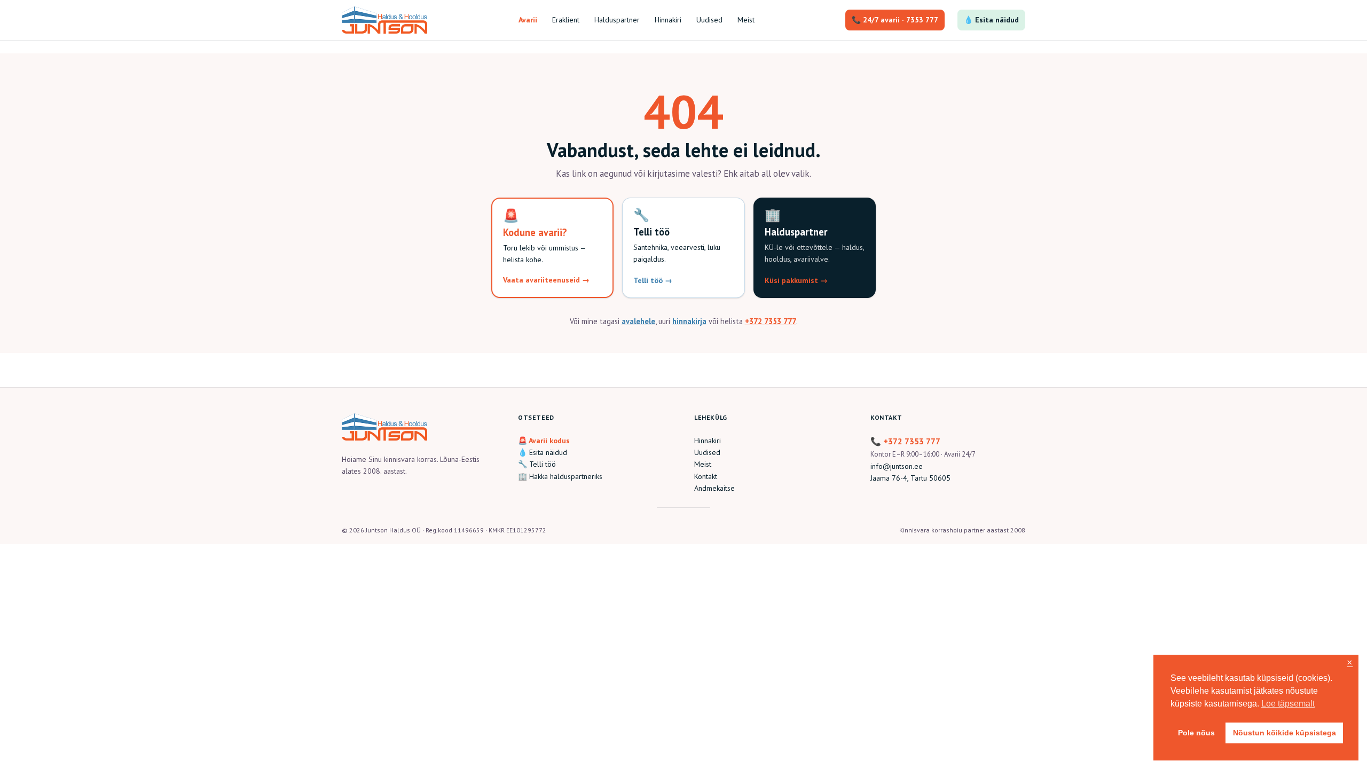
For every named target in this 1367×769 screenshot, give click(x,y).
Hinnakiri (707, 440)
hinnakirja (689, 321)
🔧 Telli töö (537, 464)
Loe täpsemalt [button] (1288, 703)
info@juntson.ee (896, 466)
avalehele (638, 321)
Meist (702, 464)
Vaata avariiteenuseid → (546, 280)
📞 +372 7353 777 (905, 441)
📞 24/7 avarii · (895, 20)
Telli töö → (652, 280)
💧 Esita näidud (991, 20)
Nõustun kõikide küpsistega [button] (1284, 732)
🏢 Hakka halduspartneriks (560, 476)
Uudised (707, 452)
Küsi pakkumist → (796, 280)
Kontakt (705, 476)
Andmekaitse (714, 488)
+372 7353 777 (770, 321)
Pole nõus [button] (1196, 732)
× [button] (1350, 663)
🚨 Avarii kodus (544, 440)
